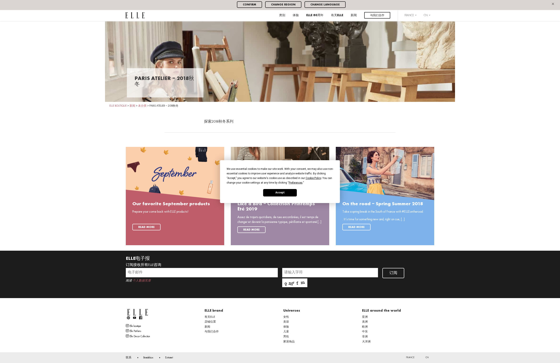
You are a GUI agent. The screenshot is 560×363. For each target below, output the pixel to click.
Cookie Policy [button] (313, 177)
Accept (280, 192)
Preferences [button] (296, 182)
